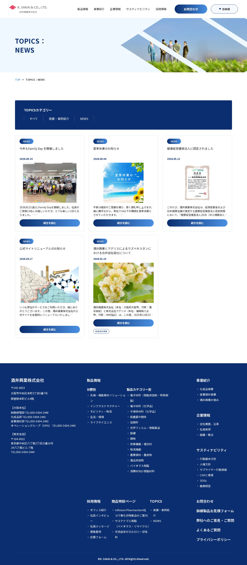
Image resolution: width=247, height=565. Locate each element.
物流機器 (135, 449)
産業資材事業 (101, 331)
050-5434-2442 (39, 421)
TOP (17, 79)
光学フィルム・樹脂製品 (145, 428)
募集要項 (95, 532)
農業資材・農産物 (141, 455)
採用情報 (161, 9)
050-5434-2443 (67, 425)
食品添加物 (137, 460)
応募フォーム (98, 537)
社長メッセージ (99, 526)
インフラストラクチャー (105, 406)
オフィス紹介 (98, 510)
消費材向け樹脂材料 (142, 471)
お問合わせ (191, 9)
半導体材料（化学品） (143, 411)
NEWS (84, 118)
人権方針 (205, 464)
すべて (33, 118)
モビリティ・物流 (101, 411)
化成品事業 (206, 389)
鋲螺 (133, 433)
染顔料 (134, 422)
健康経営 (205, 486)
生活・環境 (97, 417)
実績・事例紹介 (59, 118)
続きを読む (49, 223)
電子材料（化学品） (142, 406)
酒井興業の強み (209, 400)
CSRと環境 (206, 475)
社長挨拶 (205, 429)
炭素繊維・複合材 (141, 444)
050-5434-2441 (37, 417)
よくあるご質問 (208, 529)
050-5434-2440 (39, 412)
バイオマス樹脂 (139, 466)
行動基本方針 (208, 459)
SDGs (203, 480)
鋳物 (133, 438)
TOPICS (156, 501)
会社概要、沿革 (209, 424)
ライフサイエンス (101, 422)
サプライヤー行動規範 (213, 470)
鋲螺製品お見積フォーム (215, 510)
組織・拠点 (206, 435)
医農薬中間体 (138, 417)
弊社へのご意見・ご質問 (215, 520)
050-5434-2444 (25, 452)
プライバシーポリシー (213, 539)
